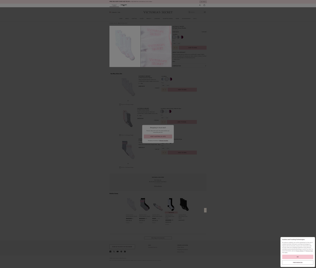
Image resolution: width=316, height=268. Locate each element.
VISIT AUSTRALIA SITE (158, 136)
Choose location (163, 140)
